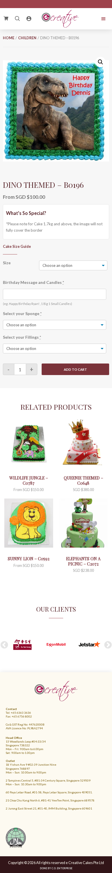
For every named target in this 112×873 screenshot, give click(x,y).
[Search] (17, 19)
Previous (4, 645)
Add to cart (75, 369)
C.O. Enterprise (61, 868)
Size (7, 262)
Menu (99, 19)
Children (27, 38)
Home (8, 38)
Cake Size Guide (17, 246)
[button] (100, 62)
